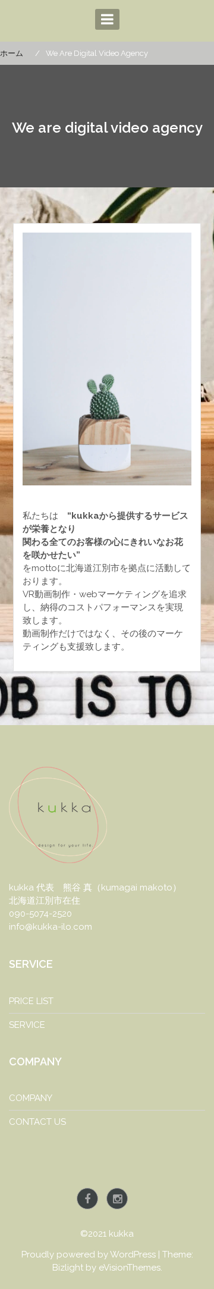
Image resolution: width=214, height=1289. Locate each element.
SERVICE (27, 1025)
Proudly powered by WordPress (88, 1254)
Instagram (117, 1198)
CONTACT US (37, 1121)
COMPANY (30, 1098)
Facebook (87, 1198)
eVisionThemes (129, 1267)
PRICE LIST (31, 1001)
